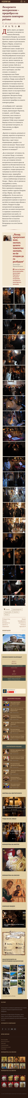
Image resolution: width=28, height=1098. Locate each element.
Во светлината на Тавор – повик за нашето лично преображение (17, 737)
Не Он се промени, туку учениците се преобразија (17, 751)
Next (24, 807)
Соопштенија (4, 1045)
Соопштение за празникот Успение (16, 716)
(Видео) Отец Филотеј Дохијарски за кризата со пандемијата (6, 622)
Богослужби (4, 1040)
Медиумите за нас (6, 1047)
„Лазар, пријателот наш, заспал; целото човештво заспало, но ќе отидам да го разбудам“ (19, 248)
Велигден (7, 614)
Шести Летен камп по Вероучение (10, 646)
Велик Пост (16, 612)
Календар (3, 1049)
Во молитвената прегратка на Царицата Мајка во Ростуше (17, 731)
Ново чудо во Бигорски (14, 831)
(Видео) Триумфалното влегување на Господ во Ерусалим (22, 622)
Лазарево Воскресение (17, 609)
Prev (3, 807)
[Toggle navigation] (24, 1)
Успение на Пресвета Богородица (12, 676)
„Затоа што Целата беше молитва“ (17, 723)
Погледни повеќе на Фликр (9, 996)
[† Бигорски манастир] (6, 1)
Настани (3, 1043)
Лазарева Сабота (8, 612)
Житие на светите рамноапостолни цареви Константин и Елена (14, 807)
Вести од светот (5, 1041)
